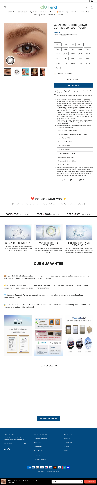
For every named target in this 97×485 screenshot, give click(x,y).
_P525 (73, 58)
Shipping (63, 34)
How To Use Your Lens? (40, 459)
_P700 (73, 63)
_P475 (57, 58)
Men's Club (85, 12)
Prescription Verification (40, 438)
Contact (60, 15)
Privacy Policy (38, 455)
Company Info (68, 442)
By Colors (33, 12)
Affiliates (66, 451)
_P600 (58, 63)
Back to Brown (49, 418)
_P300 (80, 49)
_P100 (57, 44)
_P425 (80, 54)
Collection (43, 12)
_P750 (80, 63)
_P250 (65, 49)
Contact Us (67, 438)
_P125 (65, 44)
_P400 (73, 54)
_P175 (79, 44)
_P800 (88, 63)
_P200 (87, 44)
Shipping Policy (38, 446)
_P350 (58, 54)
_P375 (65, 54)
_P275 (72, 49)
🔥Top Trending (62, 12)
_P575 (88, 58)
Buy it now (73, 85)
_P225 (57, 49)
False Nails (74, 12)
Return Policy (37, 442)
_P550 (80, 58)
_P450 (88, 54)
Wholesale (51, 15)
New (51, 12)
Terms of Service (38, 451)
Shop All (11, 12)
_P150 (72, 44)
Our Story (66, 446)
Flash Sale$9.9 (22, 12)
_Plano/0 (58, 68)
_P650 (65, 63)
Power (56, 41)
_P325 (87, 49)
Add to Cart (90, 481)
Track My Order (39, 15)
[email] (25, 443)
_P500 (65, 58)
